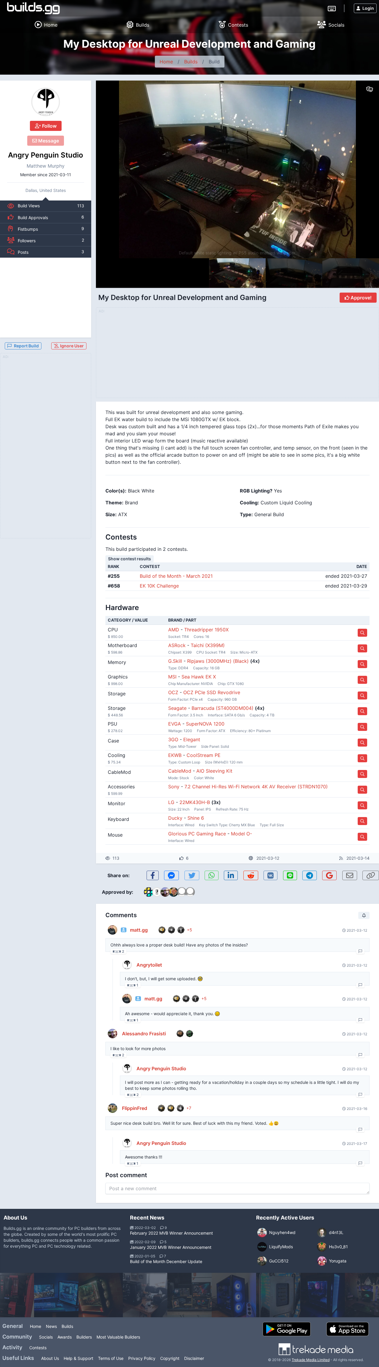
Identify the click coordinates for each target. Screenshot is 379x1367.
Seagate (177, 708)
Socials (46, 1336)
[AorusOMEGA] (145, 1295)
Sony (173, 787)
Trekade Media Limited (311, 1360)
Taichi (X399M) (208, 645)
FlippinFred (134, 1108)
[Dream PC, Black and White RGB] (56, 1295)
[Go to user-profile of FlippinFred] (112, 1108)
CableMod (179, 771)
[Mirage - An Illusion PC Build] (278, 1295)
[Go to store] (362, 633)
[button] (362, 169)
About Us (50, 1358)
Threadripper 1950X (206, 630)
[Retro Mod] (189, 1295)
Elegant (191, 739)
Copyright (169, 1358)
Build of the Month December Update (166, 1261)
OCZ (173, 692)
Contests (37, 1347)
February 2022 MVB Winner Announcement (171, 1233)
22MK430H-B (194, 802)
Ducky (175, 818)
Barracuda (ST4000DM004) (222, 708)
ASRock (177, 645)
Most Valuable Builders (118, 1336)
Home (166, 62)
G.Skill (175, 661)
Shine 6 (195, 818)
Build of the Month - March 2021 (176, 576)
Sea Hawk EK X (199, 677)
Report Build (26, 345)
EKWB (175, 755)
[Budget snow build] (323, 1295)
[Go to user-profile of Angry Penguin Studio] (45, 102)
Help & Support (78, 1358)
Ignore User (71, 345)
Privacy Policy (141, 1358)
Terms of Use (110, 1358)
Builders (84, 1336)
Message (48, 141)
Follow (49, 126)
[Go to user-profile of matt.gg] (112, 930)
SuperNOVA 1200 (205, 724)
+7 (188, 1108)
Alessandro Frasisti (144, 1034)
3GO (173, 739)
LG (171, 802)
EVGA (174, 724)
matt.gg (139, 930)
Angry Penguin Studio (45, 155)
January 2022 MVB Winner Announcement (170, 1247)
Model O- (241, 834)
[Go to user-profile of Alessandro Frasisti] (112, 1033)
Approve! (360, 298)
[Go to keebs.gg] (332, 8)
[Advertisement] (45, 298)
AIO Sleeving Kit (214, 771)
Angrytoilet (149, 965)
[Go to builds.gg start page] (33, 8)
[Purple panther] (100, 1295)
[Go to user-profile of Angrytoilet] (127, 965)
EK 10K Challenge (159, 586)
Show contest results (129, 558)
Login (368, 8)
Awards (64, 1336)
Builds (190, 62)
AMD (173, 630)
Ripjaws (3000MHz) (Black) (218, 661)
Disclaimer (194, 1358)
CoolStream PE (204, 755)
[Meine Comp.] (234, 1295)
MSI (172, 677)
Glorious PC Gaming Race (197, 834)
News (51, 1326)
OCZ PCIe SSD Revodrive (211, 692)
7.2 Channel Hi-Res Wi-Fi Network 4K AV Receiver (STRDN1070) (256, 787)
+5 (189, 929)
